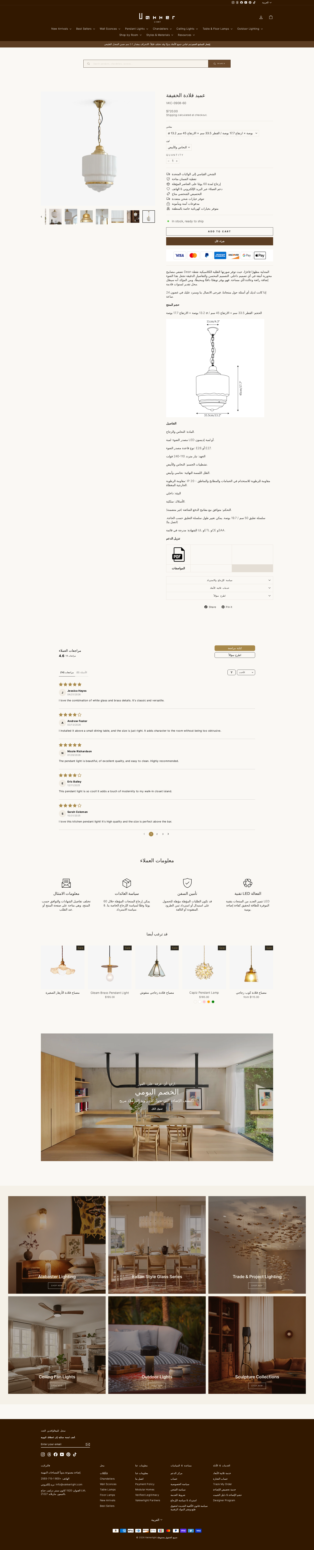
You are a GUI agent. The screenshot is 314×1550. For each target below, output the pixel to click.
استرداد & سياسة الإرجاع (184, 1500)
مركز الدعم (176, 1473)
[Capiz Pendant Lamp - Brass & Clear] (195, 1001)
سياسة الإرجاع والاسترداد (219, 580)
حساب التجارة (220, 1478)
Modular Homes (145, 1489)
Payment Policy (144, 1484)
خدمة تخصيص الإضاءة (224, 1489)
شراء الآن (220, 241)
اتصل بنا (139, 1478)
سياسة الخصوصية (180, 1484)
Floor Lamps (107, 1494)
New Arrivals (60, 28)
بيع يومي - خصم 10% (63, 985)
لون (168, 140)
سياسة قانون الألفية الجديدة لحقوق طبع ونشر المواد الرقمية (189, 1507)
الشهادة (192, 530)
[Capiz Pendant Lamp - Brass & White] (199, 1001)
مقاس (169, 126)
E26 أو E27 (203, 448)
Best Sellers (84, 28)
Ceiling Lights (185, 28)
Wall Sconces (109, 28)
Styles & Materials (158, 34)
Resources (185, 34)
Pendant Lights (135, 28)
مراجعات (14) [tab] (67, 672)
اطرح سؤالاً (219, 595)
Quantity (175, 155)
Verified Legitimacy (147, 1494)
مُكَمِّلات (104, 1473)
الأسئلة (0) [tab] (81, 672)
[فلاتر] (231, 672)
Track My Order (222, 1484)
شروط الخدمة (178, 1494)
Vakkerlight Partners (147, 1500)
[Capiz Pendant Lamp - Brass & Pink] (204, 1001)
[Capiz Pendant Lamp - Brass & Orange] (208, 1001)
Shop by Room (129, 34)
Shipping (171, 115)
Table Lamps (108, 1489)
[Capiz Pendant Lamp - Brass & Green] (213, 1001)
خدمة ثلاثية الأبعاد (222, 1473)
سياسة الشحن (178, 1489)
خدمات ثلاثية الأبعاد (219, 587)
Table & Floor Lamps (216, 28)
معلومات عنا (141, 1473)
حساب (174, 1478)
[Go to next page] (169, 834)
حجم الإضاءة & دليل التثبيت (227, 1494)
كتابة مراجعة (235, 648)
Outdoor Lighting (248, 28)
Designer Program (224, 1500)
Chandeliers (161, 28)
